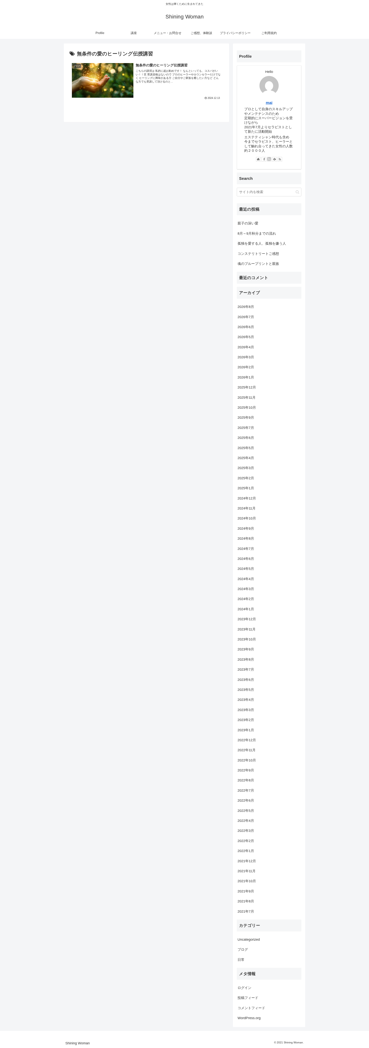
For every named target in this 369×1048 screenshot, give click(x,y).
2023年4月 (246, 700)
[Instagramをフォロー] (269, 159)
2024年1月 (246, 609)
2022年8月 (246, 780)
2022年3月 (246, 831)
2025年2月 (246, 478)
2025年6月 (246, 438)
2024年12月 (247, 498)
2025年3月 (246, 468)
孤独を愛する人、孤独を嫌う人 (262, 243)
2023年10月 (247, 639)
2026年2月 (246, 367)
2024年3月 (246, 589)
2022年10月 (247, 760)
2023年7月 (246, 669)
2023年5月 (246, 690)
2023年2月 (246, 720)
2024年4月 (246, 579)
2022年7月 (246, 790)
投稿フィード (248, 998)
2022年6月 (246, 800)
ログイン (244, 988)
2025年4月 (246, 458)
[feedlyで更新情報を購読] (274, 159)
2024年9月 (246, 528)
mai (269, 103)
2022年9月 (246, 770)
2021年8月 (246, 901)
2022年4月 (246, 821)
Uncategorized (249, 939)
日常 (241, 960)
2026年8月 (246, 307)
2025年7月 (246, 428)
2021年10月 (247, 881)
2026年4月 (246, 347)
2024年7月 (246, 549)
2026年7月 (246, 317)
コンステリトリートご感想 (258, 254)
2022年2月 (246, 841)
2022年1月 (246, 851)
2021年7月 (246, 911)
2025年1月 (246, 488)
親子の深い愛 (248, 223)
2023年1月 (246, 730)
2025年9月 (246, 417)
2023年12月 (247, 619)
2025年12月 (247, 387)
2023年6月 (246, 680)
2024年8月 (246, 538)
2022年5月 (246, 811)
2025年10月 (247, 407)
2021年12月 (247, 861)
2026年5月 (246, 337)
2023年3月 (246, 710)
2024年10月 (247, 518)
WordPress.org (249, 1018)
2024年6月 (246, 559)
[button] (297, 192)
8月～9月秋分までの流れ (257, 233)
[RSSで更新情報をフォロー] (280, 159)
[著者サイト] (258, 159)
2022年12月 (247, 740)
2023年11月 (247, 629)
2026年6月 (246, 327)
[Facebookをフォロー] (263, 159)
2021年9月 (246, 891)
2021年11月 (247, 871)
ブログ (243, 949)
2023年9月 (246, 649)
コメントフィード (251, 1008)
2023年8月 (246, 659)
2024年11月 (247, 508)
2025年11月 (247, 397)
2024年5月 (246, 569)
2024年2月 (246, 599)
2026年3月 (246, 357)
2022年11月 (247, 750)
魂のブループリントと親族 (258, 264)
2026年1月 (246, 377)
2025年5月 (246, 448)
